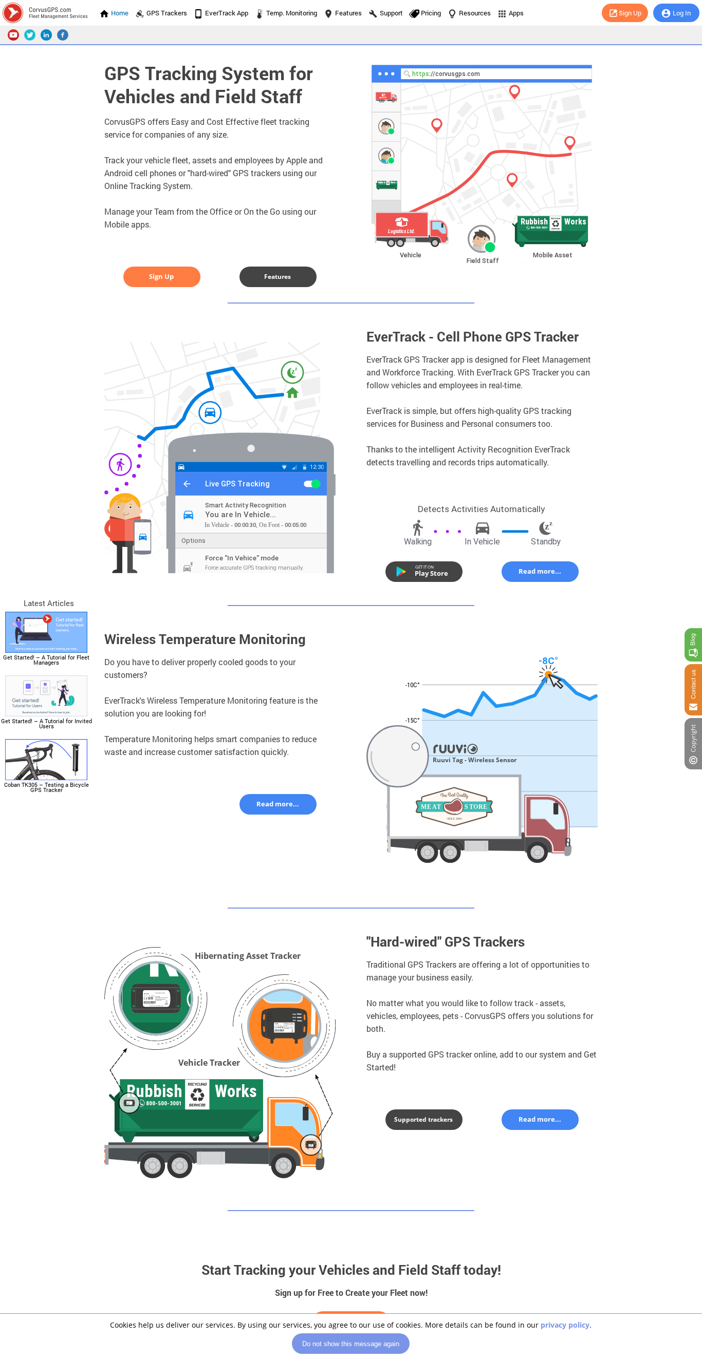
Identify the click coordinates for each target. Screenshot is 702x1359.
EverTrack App (226, 12)
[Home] (49, 13)
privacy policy (565, 1325)
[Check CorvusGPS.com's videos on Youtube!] (13, 35)
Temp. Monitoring (291, 12)
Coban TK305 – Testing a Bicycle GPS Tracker (46, 787)
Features (348, 12)
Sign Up (630, 12)
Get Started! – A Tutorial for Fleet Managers (46, 659)
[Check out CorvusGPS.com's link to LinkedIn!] (46, 35)
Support (391, 12)
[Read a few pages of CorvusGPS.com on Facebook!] (62, 35)
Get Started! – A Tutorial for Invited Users (46, 723)
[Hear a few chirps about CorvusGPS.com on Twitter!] (29, 35)
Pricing (431, 12)
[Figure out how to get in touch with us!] (693, 689)
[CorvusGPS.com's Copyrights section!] (693, 743)
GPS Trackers (166, 12)
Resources (475, 12)
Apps (516, 12)
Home (119, 12)
